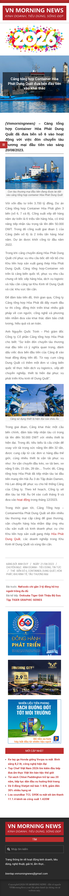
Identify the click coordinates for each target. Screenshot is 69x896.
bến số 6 (22, 570)
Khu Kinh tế (20, 574)
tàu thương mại (38, 574)
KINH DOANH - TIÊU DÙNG (37, 567)
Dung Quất (49, 570)
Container (34, 570)
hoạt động (23, 499)
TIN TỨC (56, 567)
